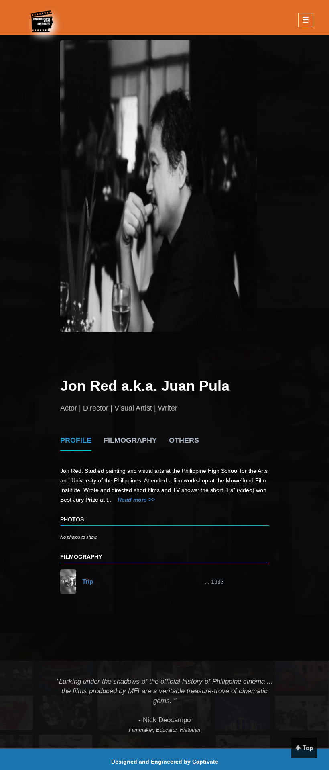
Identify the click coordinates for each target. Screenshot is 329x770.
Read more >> (136, 499)
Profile (75, 440)
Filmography (130, 440)
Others (184, 440)
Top (307, 747)
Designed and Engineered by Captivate (164, 761)
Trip (87, 581)
